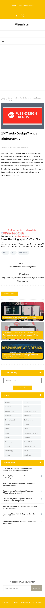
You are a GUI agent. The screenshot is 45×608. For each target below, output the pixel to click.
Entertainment (10, 420)
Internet (7, 437)
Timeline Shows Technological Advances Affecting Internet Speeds (18, 492)
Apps (26, 402)
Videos (7, 455)
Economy (8, 416)
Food (7, 429)
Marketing (8, 442)
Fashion (7, 424)
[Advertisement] (22, 68)
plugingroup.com (22, 236)
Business (8, 407)
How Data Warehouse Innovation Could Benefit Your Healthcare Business (18, 469)
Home (14, 5)
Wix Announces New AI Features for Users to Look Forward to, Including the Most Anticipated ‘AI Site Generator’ (21, 335)
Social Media (28, 442)
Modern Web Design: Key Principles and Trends (20, 318)
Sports (7, 446)
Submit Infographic (26, 5)
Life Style (27, 437)
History (7, 433)
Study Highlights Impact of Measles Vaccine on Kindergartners (19, 477)
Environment (28, 420)
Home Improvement (31, 433)
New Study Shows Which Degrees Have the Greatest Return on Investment (19, 515)
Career (26, 407)
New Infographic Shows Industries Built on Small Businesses (19, 484)
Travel (26, 451)
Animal (7, 402)
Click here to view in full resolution (22, 230)
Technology (9, 451)
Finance (26, 424)
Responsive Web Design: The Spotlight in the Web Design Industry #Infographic (20, 356)
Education (27, 416)
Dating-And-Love (30, 411)
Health (26, 429)
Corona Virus (9, 411)
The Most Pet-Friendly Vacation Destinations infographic (19, 523)
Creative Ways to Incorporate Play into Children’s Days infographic (17, 500)
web (13, 252)
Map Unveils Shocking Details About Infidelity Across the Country (20, 507)
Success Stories (29, 446)
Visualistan (24, 602)
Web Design (23, 252)
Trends (5, 252)
